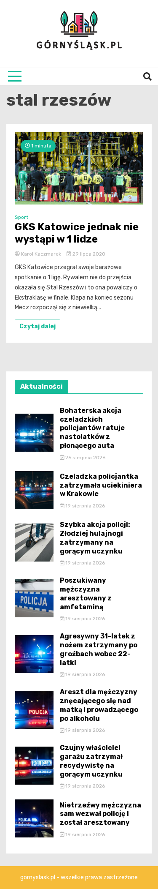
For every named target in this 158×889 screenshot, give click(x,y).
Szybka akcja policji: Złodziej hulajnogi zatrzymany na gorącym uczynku (95, 538)
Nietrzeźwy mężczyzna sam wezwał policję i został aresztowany (100, 814)
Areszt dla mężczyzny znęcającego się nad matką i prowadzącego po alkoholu (99, 705)
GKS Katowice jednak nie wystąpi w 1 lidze (77, 233)
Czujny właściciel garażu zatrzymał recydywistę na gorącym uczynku (91, 761)
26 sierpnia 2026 (84, 458)
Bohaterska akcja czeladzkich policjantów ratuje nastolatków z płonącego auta (92, 428)
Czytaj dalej (37, 326)
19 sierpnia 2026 (84, 506)
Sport (21, 217)
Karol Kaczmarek (41, 254)
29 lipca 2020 (88, 254)
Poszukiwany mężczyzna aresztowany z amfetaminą (86, 593)
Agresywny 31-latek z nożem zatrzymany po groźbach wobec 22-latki (98, 649)
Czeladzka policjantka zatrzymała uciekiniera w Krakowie (101, 485)
